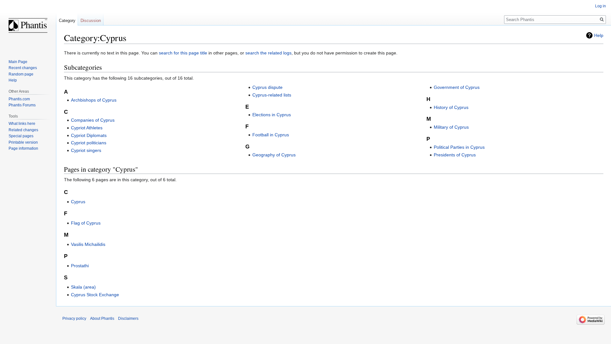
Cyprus (78, 201)
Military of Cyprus (451, 127)
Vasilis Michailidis (88, 244)
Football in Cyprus (270, 134)
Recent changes (23, 68)
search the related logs (268, 52)
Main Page (18, 62)
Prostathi (80, 265)
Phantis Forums (22, 105)
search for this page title (183, 52)
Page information (23, 148)
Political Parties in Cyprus (459, 147)
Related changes (23, 130)
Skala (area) (83, 287)
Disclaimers (128, 318)
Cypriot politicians (88, 142)
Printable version (23, 142)
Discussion (91, 20)
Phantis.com (19, 99)
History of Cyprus (451, 107)
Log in (600, 6)
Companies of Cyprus (93, 120)
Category (67, 20)
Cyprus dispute (267, 87)
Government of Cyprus (457, 87)
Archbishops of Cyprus (93, 100)
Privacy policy (74, 318)
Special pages (21, 136)
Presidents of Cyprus (455, 154)
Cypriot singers (86, 150)
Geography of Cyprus (274, 154)
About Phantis (102, 318)
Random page (21, 74)
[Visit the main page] (28, 25)
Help (598, 35)
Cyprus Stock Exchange (95, 294)
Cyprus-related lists (271, 94)
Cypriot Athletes (86, 127)
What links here (22, 123)
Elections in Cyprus (271, 114)
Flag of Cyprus (86, 223)
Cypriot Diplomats (89, 135)
